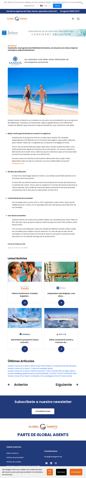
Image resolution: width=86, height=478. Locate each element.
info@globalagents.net (53, 457)
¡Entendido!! (76, 472)
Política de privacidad (15, 457)
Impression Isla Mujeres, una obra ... (61, 294)
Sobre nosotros (12, 453)
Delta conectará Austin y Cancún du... (61, 341)
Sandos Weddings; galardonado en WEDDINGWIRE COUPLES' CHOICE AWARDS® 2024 (42, 373)
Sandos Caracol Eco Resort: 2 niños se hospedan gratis (30, 368)
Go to (57, 6)
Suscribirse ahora (43, 411)
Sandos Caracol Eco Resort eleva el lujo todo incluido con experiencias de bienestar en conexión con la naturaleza (42, 366)
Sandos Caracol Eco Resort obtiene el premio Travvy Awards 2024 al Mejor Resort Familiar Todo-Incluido (41, 371)
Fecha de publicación (16, 244)
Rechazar (61, 472)
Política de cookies (14, 462)
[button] (45, 6)
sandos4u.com (18, 163)
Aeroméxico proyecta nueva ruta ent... (25, 341)
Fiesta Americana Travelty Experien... (25, 294)
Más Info (49, 472)
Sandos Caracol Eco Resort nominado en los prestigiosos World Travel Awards (40, 376)
